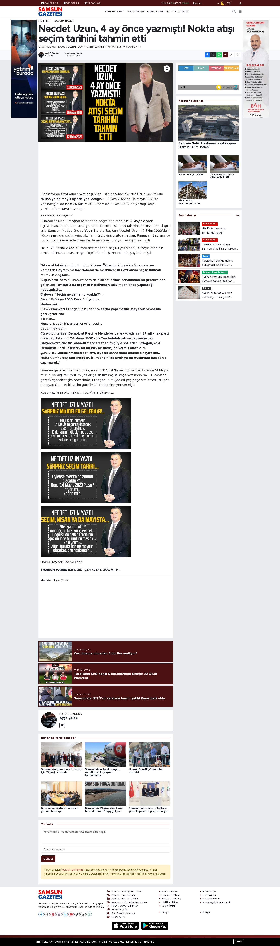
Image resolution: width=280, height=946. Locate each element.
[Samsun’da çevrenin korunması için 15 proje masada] (61, 754)
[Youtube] (71, 914)
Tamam (238, 941)
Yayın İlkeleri (168, 906)
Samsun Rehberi (158, 11)
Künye (165, 912)
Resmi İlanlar (180, 11)
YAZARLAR (93, 3)
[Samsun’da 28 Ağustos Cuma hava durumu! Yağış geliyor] (105, 793)
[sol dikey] (24, 68)
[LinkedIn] (65, 914)
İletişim (206, 912)
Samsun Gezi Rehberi (214, 272)
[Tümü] (237, 215)
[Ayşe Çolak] (49, 720)
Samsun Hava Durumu (124, 895)
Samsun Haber (115, 11)
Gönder (48, 858)
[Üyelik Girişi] (239, 3)
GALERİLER (51, 3)
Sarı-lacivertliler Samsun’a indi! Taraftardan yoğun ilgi (219, 247)
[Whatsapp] (89, 914)
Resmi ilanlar (209, 895)
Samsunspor (135, 11)
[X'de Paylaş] (213, 54)
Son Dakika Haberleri (123, 913)
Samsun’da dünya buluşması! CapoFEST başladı (217, 263)
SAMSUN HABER (54, 569)
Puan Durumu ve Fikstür (125, 906)
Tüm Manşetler (120, 909)
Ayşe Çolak (68, 718)
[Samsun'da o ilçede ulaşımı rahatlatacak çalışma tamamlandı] (105, 754)
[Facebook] (41, 914)
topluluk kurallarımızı (72, 870)
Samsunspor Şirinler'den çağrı (214, 230)
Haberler (44, 21)
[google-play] (154, 925)
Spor (205, 256)
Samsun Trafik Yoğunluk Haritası (129, 902)
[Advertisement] (106, 166)
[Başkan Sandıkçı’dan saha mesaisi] (149, 754)
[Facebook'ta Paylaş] (207, 54)
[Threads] (83, 914)
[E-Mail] (62, 725)
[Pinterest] (53, 914)
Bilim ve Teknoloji (171, 899)
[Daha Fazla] (225, 54)
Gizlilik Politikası (170, 902)
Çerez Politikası (211, 899)
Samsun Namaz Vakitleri (125, 899)
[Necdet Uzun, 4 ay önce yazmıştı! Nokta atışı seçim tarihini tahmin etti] (105, 102)
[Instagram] (59, 914)
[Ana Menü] (240, 12)
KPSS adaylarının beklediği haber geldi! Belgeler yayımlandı (217, 295)
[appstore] (125, 925)
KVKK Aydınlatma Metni (216, 902)
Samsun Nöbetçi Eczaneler (127, 891)
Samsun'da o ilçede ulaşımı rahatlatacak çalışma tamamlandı (102, 772)
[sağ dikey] (256, 68)
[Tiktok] (77, 914)
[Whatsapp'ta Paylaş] (219, 54)
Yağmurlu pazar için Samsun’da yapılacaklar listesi (219, 279)
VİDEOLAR (72, 3)
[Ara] (234, 12)
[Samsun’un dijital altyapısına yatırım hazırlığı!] (61, 793)
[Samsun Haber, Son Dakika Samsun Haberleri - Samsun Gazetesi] (50, 11)
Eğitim (206, 288)
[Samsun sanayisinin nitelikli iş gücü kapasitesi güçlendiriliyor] (149, 793)
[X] (47, 914)
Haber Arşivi (118, 917)
